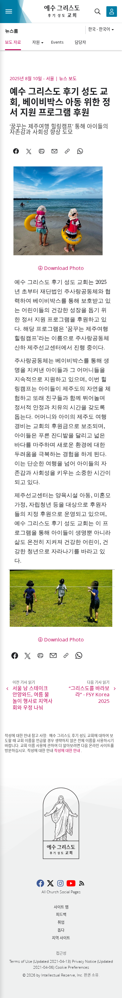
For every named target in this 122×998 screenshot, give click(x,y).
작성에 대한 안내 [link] (67, 750)
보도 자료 (13, 42)
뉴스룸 (11, 31)
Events (57, 42)
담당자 (80, 42)
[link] (14, 655)
